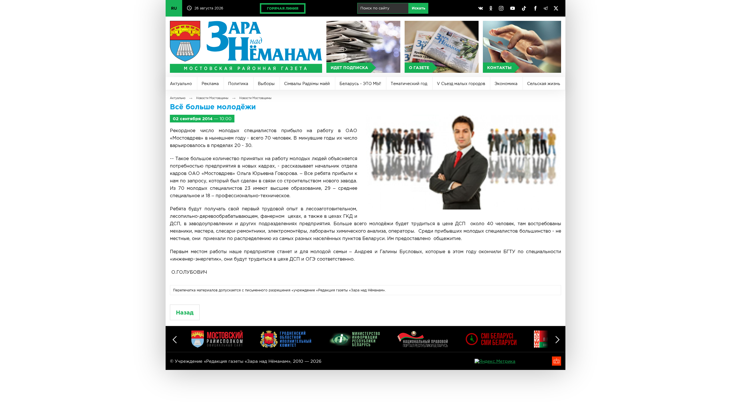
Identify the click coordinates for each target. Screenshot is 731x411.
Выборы (266, 83)
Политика (238, 83)
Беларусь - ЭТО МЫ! (360, 83)
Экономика (506, 83)
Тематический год (409, 83)
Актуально (181, 83)
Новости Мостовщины (212, 98)
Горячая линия (282, 8)
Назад (185, 312)
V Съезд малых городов (461, 83)
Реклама (210, 83)
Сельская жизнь (543, 83)
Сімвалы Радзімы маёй (307, 83)
